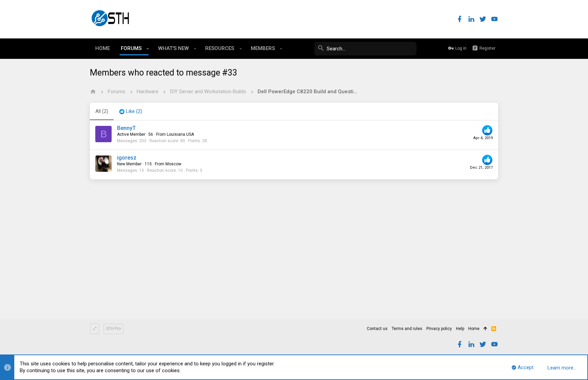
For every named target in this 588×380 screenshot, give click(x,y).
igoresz (126, 157)
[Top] (485, 329)
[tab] (131, 111)
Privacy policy (439, 328)
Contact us (377, 328)
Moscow (173, 164)
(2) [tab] (101, 111)
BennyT (126, 128)
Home (473, 328)
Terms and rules (407, 328)
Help (460, 328)
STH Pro (113, 328)
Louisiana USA (180, 134)
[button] (148, 49)
